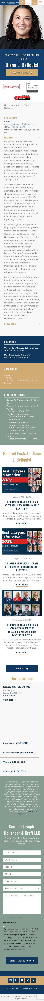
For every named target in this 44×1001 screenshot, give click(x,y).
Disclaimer (13, 988)
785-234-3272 (18, 127)
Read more (22, 523)
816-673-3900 (9, 696)
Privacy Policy (19, 949)
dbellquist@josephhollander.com (20, 124)
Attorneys (16, 105)
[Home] (10, 3)
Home (7, 105)
